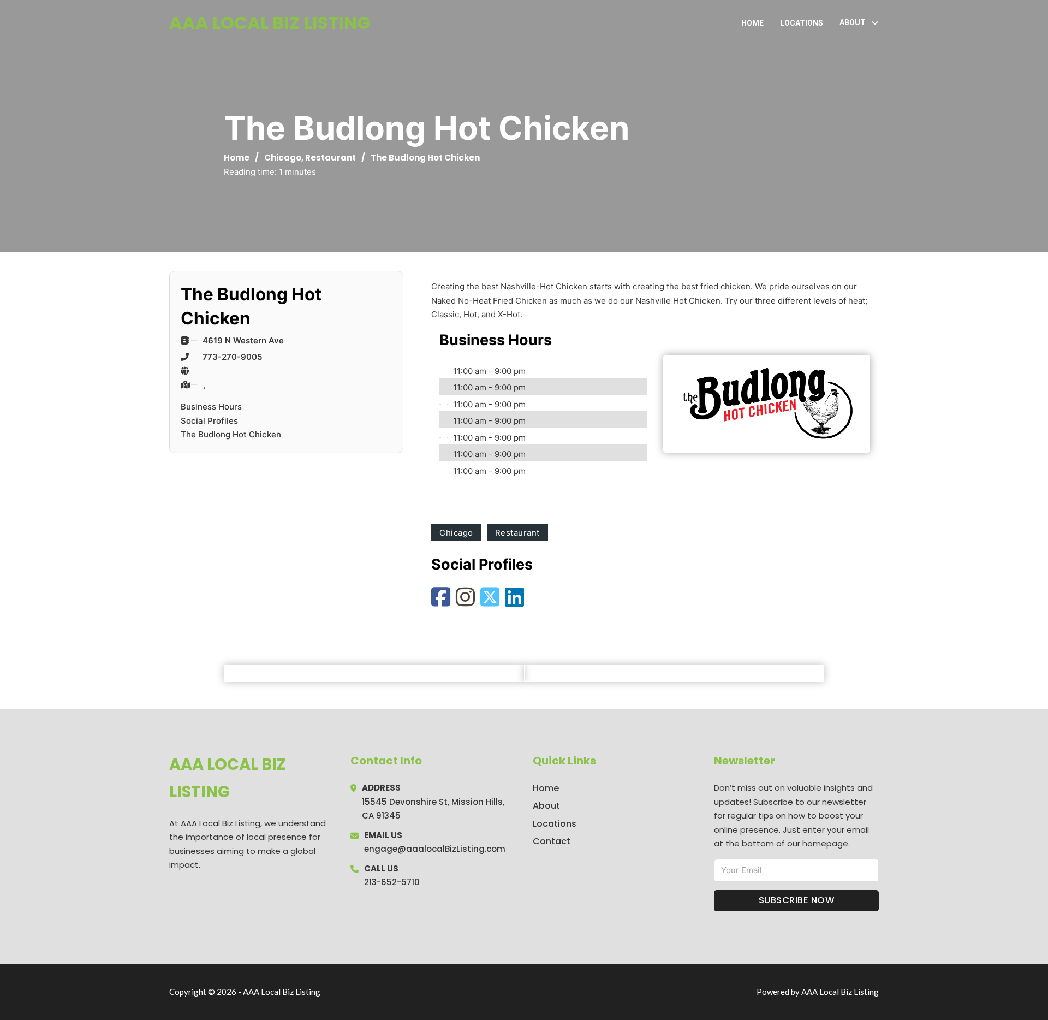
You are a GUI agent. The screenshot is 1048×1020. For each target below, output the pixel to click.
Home (752, 23)
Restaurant (330, 157)
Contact (551, 841)
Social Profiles (209, 421)
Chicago (282, 157)
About (546, 805)
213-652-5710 (392, 882)
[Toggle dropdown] (875, 23)
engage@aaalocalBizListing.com (434, 849)
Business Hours (211, 406)
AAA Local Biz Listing (269, 22)
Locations (801, 23)
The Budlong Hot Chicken (231, 434)
